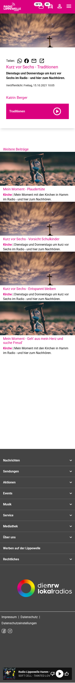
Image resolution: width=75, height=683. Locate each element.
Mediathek (10, 526)
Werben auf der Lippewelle (21, 548)
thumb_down (52, 673)
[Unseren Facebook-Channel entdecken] (4, 631)
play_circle (59, 673)
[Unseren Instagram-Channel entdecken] (10, 631)
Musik (7, 504)
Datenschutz (29, 617)
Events (7, 493)
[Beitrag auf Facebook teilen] (26, 61)
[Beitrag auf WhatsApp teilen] (19, 61)
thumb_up (66, 673)
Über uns (9, 537)
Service (8, 515)
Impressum (9, 617)
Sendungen (11, 471)
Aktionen (9, 482)
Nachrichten (11, 460)
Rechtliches (11, 559)
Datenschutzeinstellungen (19, 623)
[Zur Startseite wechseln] (12, 7)
